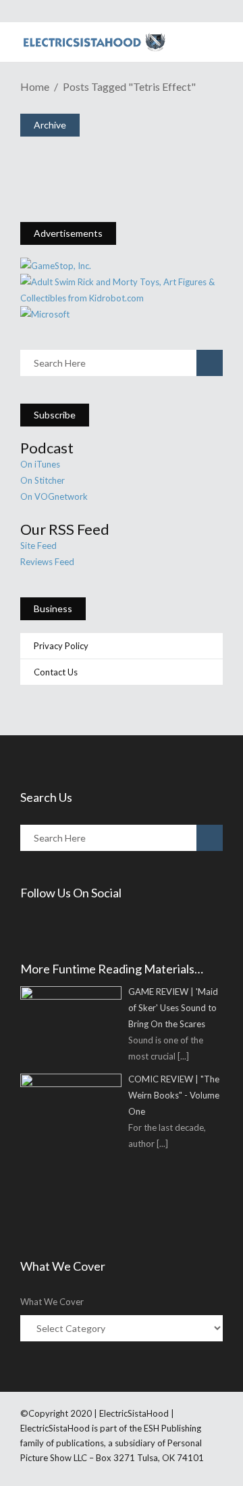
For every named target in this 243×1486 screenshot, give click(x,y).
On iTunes (40, 464)
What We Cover (52, 1301)
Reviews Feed (47, 561)
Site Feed (38, 545)
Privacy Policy (61, 645)
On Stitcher (42, 480)
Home (34, 86)
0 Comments (114, 176)
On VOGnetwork (54, 496)
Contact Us (56, 672)
